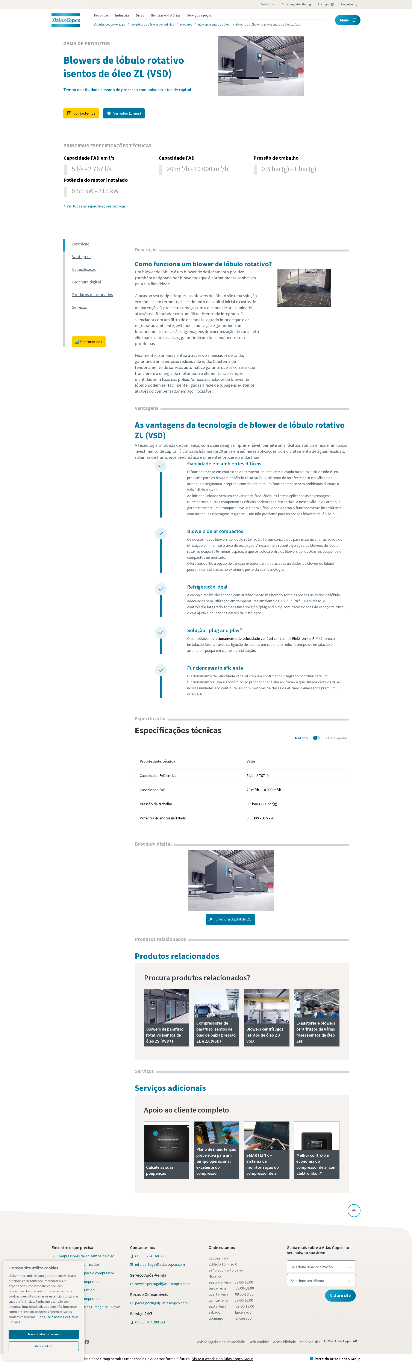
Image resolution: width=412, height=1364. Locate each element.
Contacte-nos (84, 113)
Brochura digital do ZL (232, 919)
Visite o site (340, 1295)
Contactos (268, 4)
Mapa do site (310, 1341)
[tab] (102, 244)
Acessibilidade (284, 1341)
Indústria (122, 15)
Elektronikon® (303, 638)
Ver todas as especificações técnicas (96, 206)
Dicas (140, 15)
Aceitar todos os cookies (44, 1334)
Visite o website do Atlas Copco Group (222, 1358)
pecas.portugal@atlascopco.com (161, 1302)
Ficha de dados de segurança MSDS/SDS (89, 1306)
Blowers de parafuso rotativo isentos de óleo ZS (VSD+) (164, 1035)
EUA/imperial (336, 738)
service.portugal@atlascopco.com (162, 1283)
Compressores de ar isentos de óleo (85, 1255)
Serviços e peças (199, 15)
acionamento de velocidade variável (244, 638)
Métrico (301, 738)
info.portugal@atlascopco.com (160, 1264)
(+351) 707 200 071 (150, 1322)
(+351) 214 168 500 (150, 1255)
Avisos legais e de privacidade (221, 1341)
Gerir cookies (259, 1341)
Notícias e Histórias (165, 15)
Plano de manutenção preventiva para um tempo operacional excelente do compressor (216, 1161)
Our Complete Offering (296, 4)
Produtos (101, 15)
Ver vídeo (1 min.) (127, 113)
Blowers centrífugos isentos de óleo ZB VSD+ (264, 1035)
